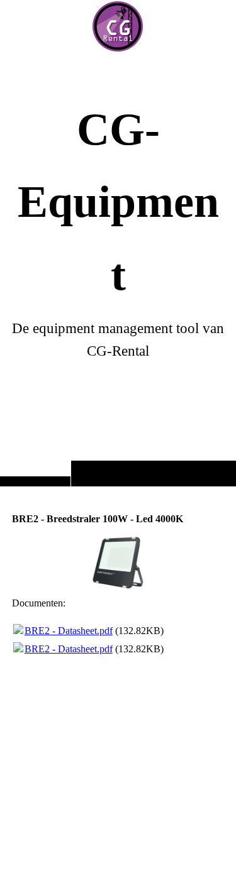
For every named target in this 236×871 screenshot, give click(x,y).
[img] (117, 26)
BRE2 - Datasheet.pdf (69, 630)
